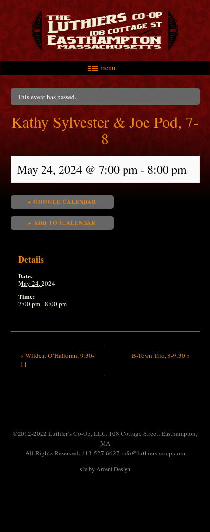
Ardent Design (113, 469)
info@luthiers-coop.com (153, 453)
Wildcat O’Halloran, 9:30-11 (57, 360)
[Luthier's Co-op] (105, 30)
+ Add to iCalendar (62, 223)
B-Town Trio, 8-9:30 (161, 355)
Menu (107, 67)
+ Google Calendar (62, 202)
